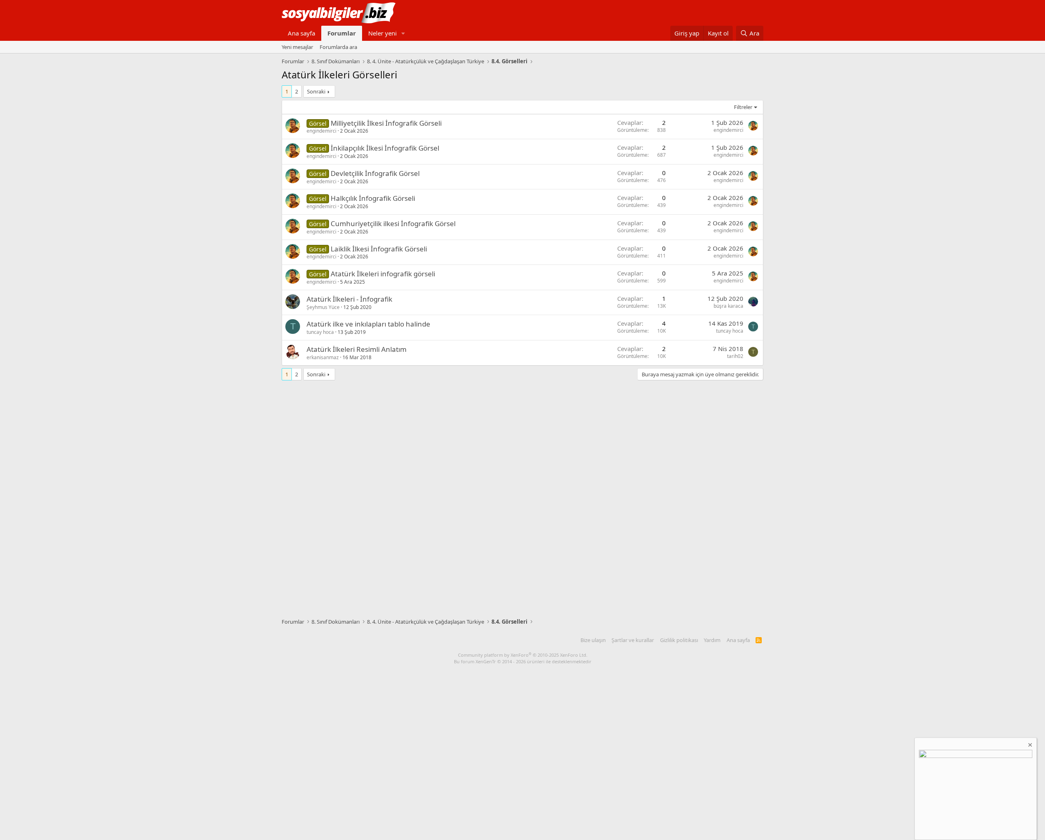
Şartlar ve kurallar (632, 640)
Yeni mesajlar (297, 47)
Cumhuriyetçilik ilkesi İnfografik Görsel (393, 223)
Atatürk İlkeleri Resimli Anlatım (357, 349)
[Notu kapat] (1029, 746)
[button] (403, 33)
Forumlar (341, 33)
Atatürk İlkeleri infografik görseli (383, 273)
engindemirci (321, 130)
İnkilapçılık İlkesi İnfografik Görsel (385, 148)
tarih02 (735, 356)
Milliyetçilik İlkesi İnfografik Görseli (386, 123)
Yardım (712, 640)
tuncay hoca (320, 332)
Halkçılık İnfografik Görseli (373, 198)
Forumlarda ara (338, 47)
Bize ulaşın (593, 640)
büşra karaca (728, 305)
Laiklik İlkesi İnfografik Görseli (379, 248)
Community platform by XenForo (522, 655)
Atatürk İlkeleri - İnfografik (349, 299)
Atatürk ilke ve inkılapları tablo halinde (368, 324)
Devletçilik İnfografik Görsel (375, 173)
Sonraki (316, 91)
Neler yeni (382, 33)
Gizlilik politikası (679, 640)
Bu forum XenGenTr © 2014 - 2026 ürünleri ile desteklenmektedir (522, 661)
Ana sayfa (301, 33)
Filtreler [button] (743, 107)
